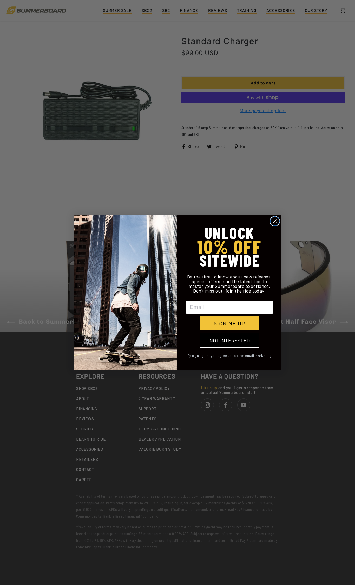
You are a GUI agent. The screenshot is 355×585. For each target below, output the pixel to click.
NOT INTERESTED (229, 340)
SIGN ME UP (229, 323)
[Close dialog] (274, 221)
